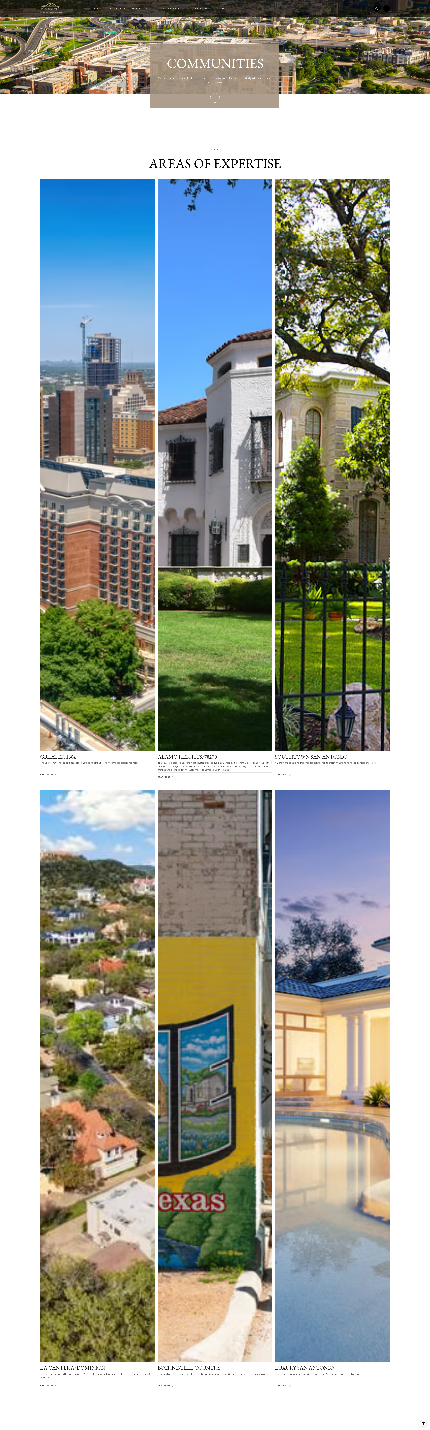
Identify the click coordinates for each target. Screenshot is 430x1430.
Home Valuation (197, 8)
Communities (93, 8)
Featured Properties (168, 8)
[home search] (376, 8)
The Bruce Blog (117, 8)
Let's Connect (222, 8)
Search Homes (141, 8)
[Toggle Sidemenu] (386, 8)
